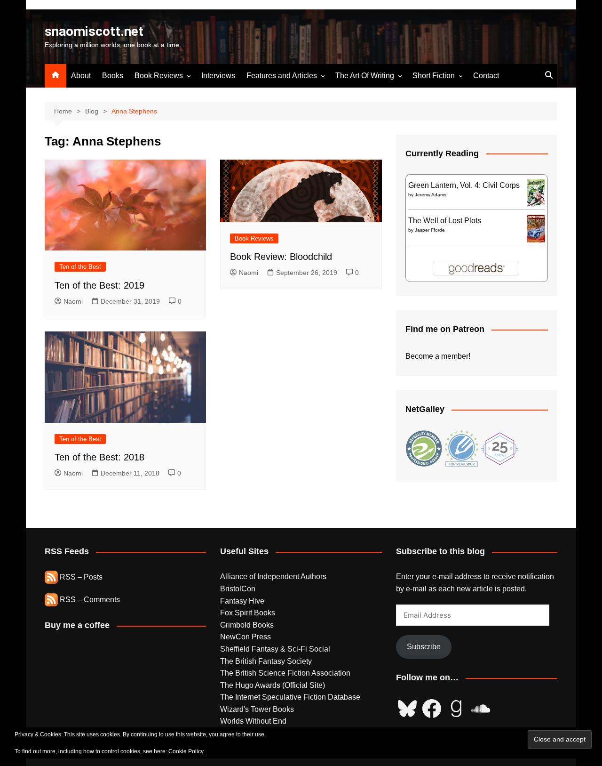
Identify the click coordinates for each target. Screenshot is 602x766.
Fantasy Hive (242, 601)
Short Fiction (433, 76)
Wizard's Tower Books (257, 709)
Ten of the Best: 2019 (99, 285)
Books (112, 76)
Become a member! (437, 356)
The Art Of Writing (364, 76)
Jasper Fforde (430, 230)
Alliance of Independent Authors (273, 576)
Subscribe (424, 647)
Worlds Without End (253, 721)
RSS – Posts (80, 577)
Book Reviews (159, 76)
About (81, 76)
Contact (486, 76)
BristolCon (237, 589)
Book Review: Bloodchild (281, 256)
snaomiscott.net (94, 31)
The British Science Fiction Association (285, 673)
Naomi (73, 301)
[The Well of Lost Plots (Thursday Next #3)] (536, 228)
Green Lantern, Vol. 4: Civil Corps (464, 185)
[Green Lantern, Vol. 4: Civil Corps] (536, 193)
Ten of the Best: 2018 (99, 457)
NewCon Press (245, 637)
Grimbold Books (247, 625)
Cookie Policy (186, 751)
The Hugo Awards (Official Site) (272, 685)
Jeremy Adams (430, 194)
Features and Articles (281, 76)
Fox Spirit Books (247, 613)
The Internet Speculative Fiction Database (290, 697)
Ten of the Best (80, 266)
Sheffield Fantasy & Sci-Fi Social (275, 649)
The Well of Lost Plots (444, 221)
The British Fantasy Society (266, 661)
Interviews (218, 76)
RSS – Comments (89, 600)
